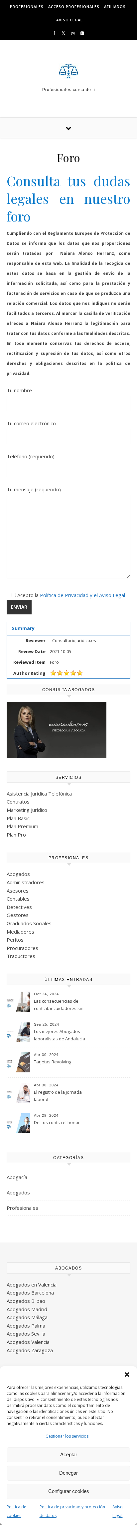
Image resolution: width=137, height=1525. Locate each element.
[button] (127, 1374)
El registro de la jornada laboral (58, 1095)
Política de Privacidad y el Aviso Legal (82, 595)
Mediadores (20, 931)
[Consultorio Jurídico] (68, 71)
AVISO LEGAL (69, 19)
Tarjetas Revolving (52, 1062)
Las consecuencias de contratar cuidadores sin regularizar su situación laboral (58, 1005)
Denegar (68, 1473)
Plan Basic (18, 818)
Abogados (18, 874)
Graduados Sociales (29, 923)
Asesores (18, 890)
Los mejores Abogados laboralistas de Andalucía (59, 1035)
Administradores (26, 882)
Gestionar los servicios (67, 1436)
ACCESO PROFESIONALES (73, 6)
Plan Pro (16, 834)
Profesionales (22, 1207)
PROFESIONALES (27, 6)
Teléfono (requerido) (31, 456)
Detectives (19, 907)
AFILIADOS (115, 6)
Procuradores (22, 948)
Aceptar (68, 1454)
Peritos (15, 939)
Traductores (21, 956)
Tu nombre (19, 390)
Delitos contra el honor (57, 1122)
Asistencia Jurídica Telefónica (39, 793)
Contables (18, 898)
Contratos (18, 801)
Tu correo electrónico (31, 423)
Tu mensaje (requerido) (34, 489)
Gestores (18, 915)
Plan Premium (22, 826)
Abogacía (17, 1177)
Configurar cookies (68, 1491)
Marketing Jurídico (27, 810)
